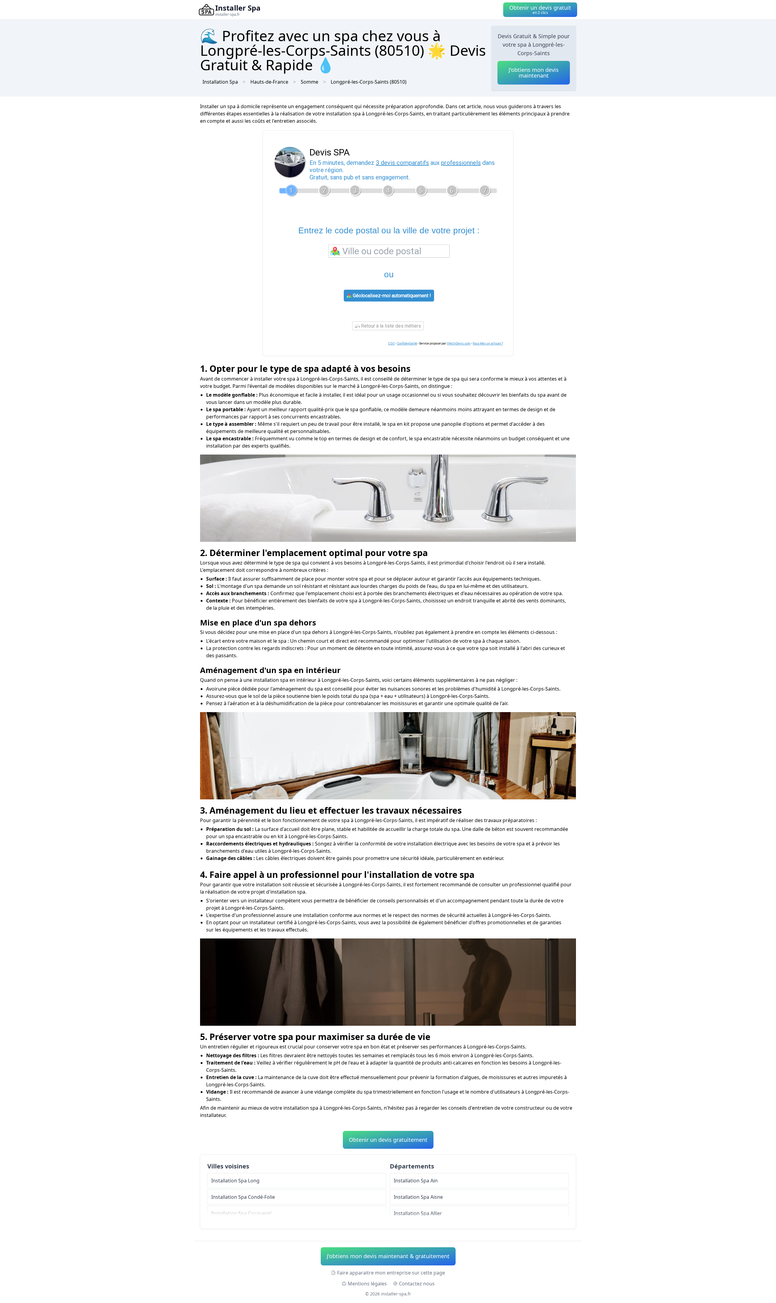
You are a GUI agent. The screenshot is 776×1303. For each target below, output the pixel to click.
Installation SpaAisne (418, 1197)
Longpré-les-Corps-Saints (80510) (368, 81)
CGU (391, 343)
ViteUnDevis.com (458, 343)
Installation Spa (220, 81)
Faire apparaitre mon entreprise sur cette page (391, 1272)
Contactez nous (417, 1283)
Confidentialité (407, 343)
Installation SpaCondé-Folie (243, 1197)
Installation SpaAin (416, 1180)
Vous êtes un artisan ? (488, 343)
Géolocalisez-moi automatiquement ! (391, 295)
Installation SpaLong (235, 1180)
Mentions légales (367, 1283)
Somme (309, 81)
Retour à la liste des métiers (390, 326)
